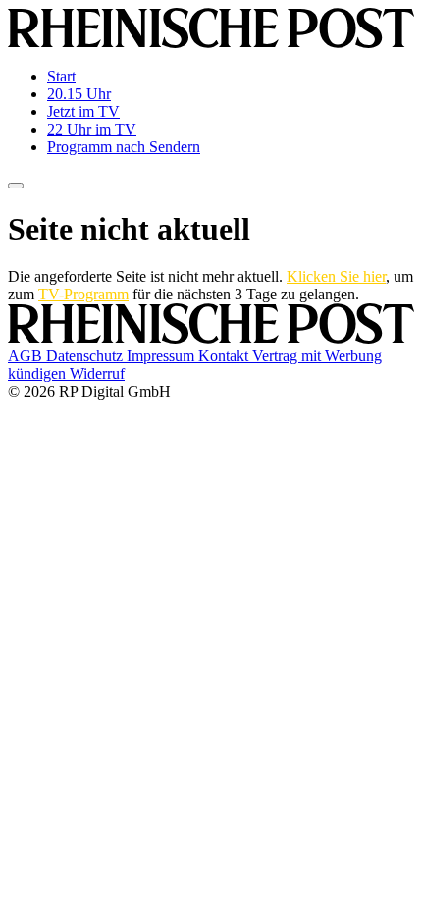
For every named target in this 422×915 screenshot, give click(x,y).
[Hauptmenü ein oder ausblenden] (16, 185)
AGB (27, 356)
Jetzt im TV (83, 111)
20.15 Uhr (79, 93)
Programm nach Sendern (123, 146)
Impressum (162, 356)
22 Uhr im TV (91, 129)
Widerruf (97, 373)
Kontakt (225, 356)
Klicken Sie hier (336, 276)
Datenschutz (86, 356)
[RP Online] (211, 42)
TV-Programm (83, 294)
